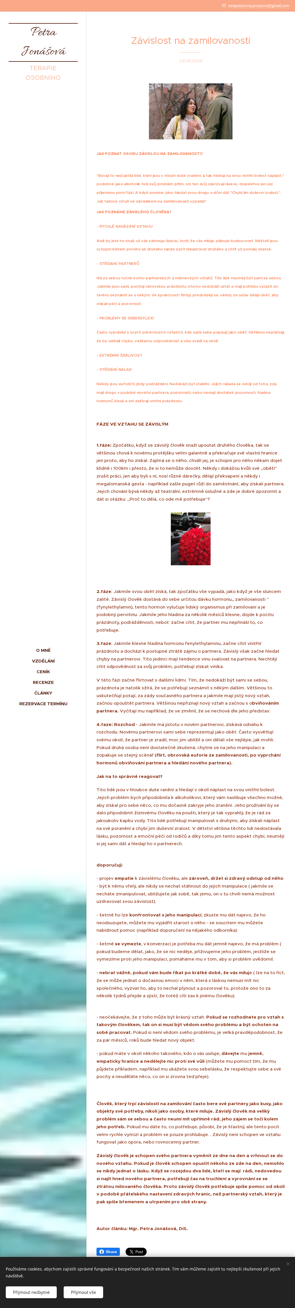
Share (111, 1251)
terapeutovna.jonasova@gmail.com (258, 5)
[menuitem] (43, 650)
